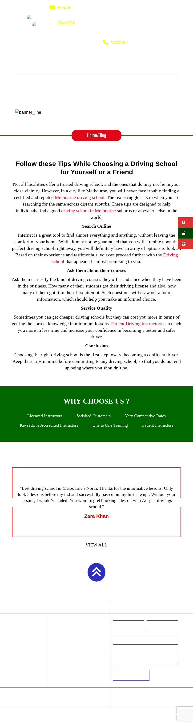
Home (32, 63)
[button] (10, 502)
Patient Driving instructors (136, 323)
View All (96, 544)
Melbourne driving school (80, 197)
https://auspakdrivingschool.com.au (85, 652)
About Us (56, 63)
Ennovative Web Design (165, 714)
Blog (37, 701)
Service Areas (113, 63)
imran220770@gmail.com (108, 7)
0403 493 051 (148, 41)
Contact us (113, 69)
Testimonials (152, 63)
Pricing (81, 63)
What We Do (80, 69)
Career (69, 695)
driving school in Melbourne (88, 210)
